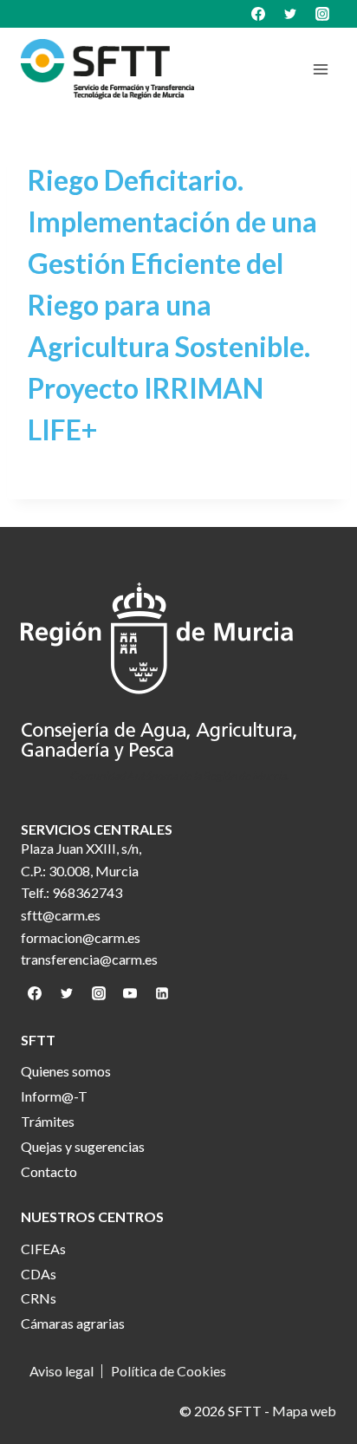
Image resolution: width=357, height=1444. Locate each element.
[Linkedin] (162, 993)
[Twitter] (290, 14)
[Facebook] (258, 14)
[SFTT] (107, 69)
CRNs (38, 1298)
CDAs (38, 1273)
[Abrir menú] (320, 68)
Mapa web (304, 1410)
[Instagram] (322, 14)
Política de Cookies (168, 1371)
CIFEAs (43, 1248)
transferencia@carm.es (89, 959)
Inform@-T (54, 1096)
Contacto (49, 1171)
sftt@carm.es (61, 915)
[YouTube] (130, 993)
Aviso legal (61, 1371)
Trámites (48, 1121)
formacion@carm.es (80, 937)
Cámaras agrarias (73, 1323)
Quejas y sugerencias (83, 1146)
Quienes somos (66, 1071)
